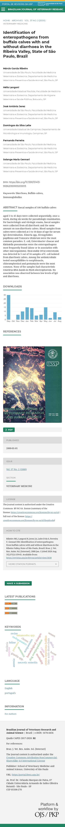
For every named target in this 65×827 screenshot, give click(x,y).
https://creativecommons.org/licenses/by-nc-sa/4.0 (35, 512)
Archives (17, 20)
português (10, 692)
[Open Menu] (3, 9)
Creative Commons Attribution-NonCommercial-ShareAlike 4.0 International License (31, 759)
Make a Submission (18, 583)
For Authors (10, 713)
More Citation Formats (22, 564)
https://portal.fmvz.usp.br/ (26, 774)
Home (6, 20)
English (8, 688)
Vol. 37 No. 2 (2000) (35, 20)
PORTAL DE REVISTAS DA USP (17, 4)
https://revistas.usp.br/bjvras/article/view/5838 (29, 557)
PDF (10, 429)
